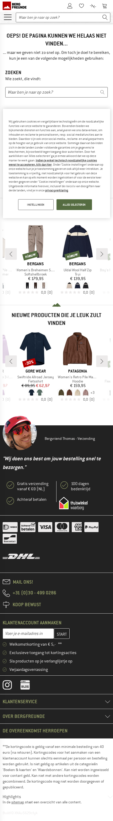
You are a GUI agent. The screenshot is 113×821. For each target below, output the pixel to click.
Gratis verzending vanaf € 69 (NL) (32, 486)
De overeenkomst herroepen (35, 731)
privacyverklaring (56, 190)
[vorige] (11, 254)
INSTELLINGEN (35, 204)
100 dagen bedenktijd (80, 486)
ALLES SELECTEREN (74, 204)
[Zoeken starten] (105, 17)
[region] (56, 163)
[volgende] (102, 254)
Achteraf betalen (32, 499)
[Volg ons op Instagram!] (11, 686)
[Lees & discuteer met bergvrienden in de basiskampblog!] (29, 686)
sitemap (17, 802)
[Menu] (7, 17)
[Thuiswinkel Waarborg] (73, 503)
